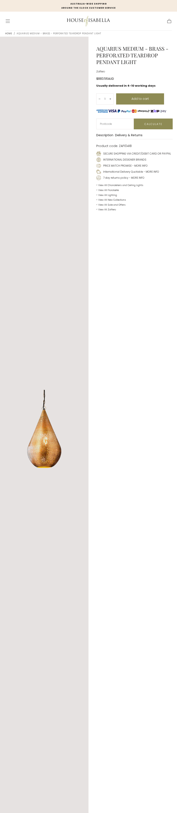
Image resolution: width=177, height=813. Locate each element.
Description (104, 135)
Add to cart (140, 99)
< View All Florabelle (107, 190)
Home (8, 33)
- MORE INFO (140, 165)
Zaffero (100, 71)
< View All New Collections (111, 200)
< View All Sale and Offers (111, 204)
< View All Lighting (106, 195)
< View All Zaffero (106, 209)
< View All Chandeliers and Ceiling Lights (119, 185)
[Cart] (169, 21)
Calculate (153, 124)
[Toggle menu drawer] (7, 21)
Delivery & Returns (128, 135)
